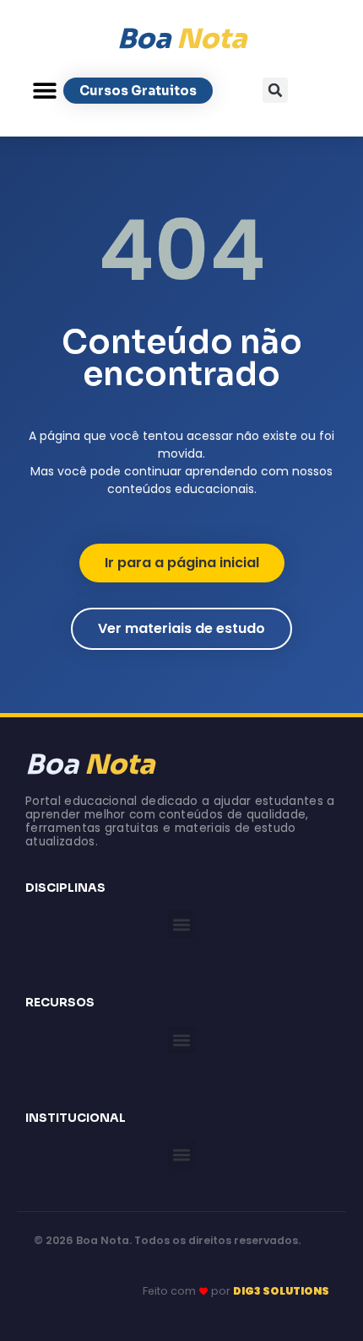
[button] (44, 91)
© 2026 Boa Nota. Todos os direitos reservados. (167, 1240)
